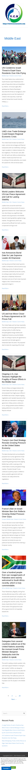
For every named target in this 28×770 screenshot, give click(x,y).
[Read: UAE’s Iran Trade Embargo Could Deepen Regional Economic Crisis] (14, 120)
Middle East (5, 76)
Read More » (5, 106)
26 (20, 696)
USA (10, 139)
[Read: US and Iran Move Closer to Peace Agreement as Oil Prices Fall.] (14, 302)
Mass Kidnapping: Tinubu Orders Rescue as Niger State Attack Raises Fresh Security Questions (14, 743)
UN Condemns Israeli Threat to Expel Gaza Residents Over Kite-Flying (14, 70)
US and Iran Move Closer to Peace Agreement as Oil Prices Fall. (14, 316)
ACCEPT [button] (13, 767)
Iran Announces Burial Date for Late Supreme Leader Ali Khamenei (12, 255)
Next (14, 699)
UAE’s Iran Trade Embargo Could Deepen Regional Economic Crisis (14, 134)
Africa (3, 588)
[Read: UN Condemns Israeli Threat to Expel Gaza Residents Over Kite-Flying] (14, 55)
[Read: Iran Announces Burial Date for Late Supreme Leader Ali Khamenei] (14, 242)
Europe (4, 519)
